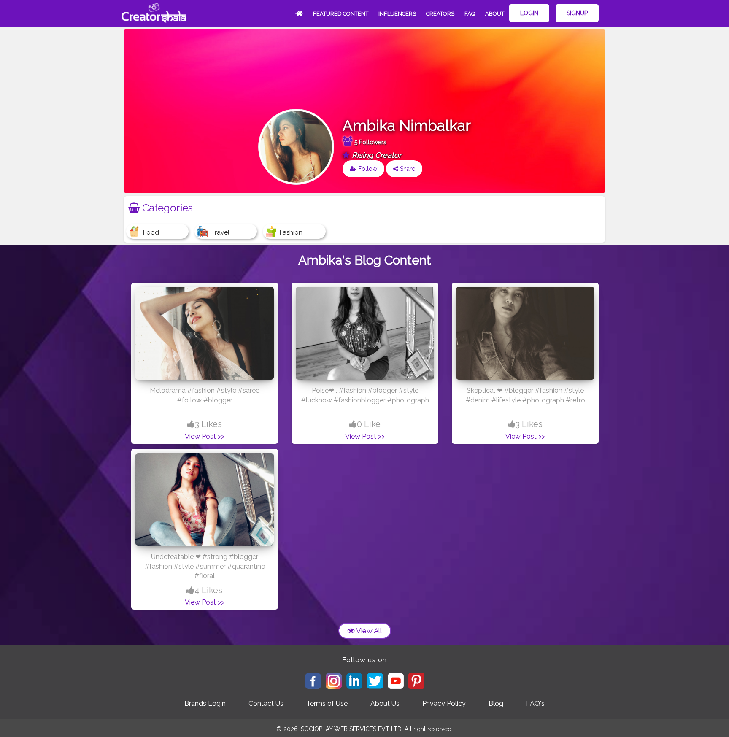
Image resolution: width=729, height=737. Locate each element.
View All (368, 630)
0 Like (369, 424)
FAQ (469, 14)
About (494, 14)
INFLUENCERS (397, 14)
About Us (385, 703)
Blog (496, 703)
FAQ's (535, 703)
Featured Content (340, 14)
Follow (366, 168)
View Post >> (204, 436)
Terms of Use (327, 703)
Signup (577, 13)
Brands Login (205, 703)
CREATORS (440, 14)
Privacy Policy (444, 703)
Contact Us (266, 703)
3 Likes (208, 424)
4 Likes (208, 590)
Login (529, 13)
